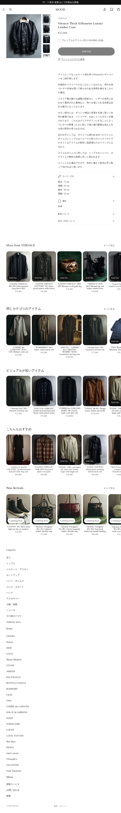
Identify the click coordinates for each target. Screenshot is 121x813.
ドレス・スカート (15, 587)
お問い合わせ (13, 790)
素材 (64, 201)
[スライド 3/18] (46, 38)
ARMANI (10, 671)
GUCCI (9, 654)
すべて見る (109, 309)
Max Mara (10, 741)
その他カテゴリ (14, 616)
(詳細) (101, 40)
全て (8, 557)
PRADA (10, 747)
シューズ (10, 610)
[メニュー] (3, 9)
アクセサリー (13, 598)
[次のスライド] (111, 232)
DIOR (9, 648)
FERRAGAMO (13, 724)
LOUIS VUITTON (14, 735)
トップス (10, 563)
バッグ (9, 592)
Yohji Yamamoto (13, 771)
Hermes (9, 642)
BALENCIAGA (13, 677)
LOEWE (10, 730)
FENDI (9, 718)
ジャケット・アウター (17, 569)
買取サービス (13, 784)
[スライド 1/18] (46, 19)
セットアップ (13, 575)
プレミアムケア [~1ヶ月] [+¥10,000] (83, 40)
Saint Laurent (12, 753)
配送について (63, 214)
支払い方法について (66, 221)
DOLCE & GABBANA (16, 712)
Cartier (9, 695)
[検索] (10, 9)
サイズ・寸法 (68, 176)
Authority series (13, 622)
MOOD (15, 806)
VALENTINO (12, 765)
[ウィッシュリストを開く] (111, 9)
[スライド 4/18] (46, 48)
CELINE (10, 665)
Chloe (9, 700)
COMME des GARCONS (17, 706)
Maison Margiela (13, 659)
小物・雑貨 (11, 604)
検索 (8, 796)
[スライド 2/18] (46, 29)
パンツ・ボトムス (15, 581)
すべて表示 (109, 245)
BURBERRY (12, 689)
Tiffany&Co (11, 759)
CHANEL (10, 636)
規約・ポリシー (60, 806)
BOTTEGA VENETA (16, 683)
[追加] (26, 340)
